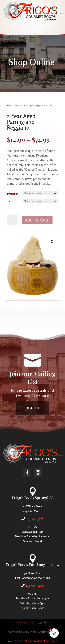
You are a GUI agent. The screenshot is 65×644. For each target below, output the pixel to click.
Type (10, 202)
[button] (52, 242)
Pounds (13, 194)
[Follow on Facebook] (27, 472)
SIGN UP (33, 408)
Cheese (17, 105)
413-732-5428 (35, 518)
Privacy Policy (23, 622)
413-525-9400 (34, 585)
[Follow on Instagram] (38, 472)
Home (9, 105)
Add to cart (37, 220)
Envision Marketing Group (41, 641)
